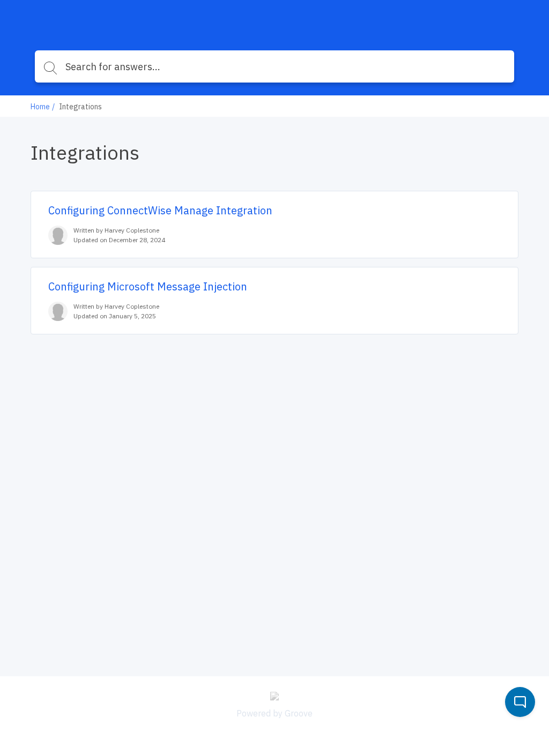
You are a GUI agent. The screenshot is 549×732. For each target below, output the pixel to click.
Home (40, 106)
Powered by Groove (274, 713)
